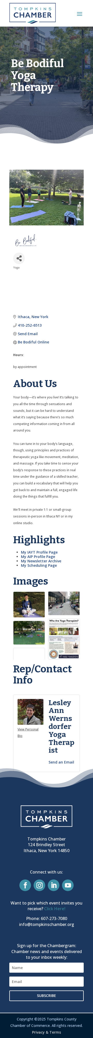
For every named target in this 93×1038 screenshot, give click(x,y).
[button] (79, 14)
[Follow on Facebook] (25, 885)
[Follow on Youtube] (68, 885)
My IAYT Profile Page (39, 552)
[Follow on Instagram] (39, 885)
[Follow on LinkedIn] (53, 885)
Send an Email (61, 762)
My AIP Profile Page (38, 556)
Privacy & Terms (46, 1032)
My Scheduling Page (39, 565)
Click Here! (54, 908)
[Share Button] (19, 258)
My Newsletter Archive (41, 561)
